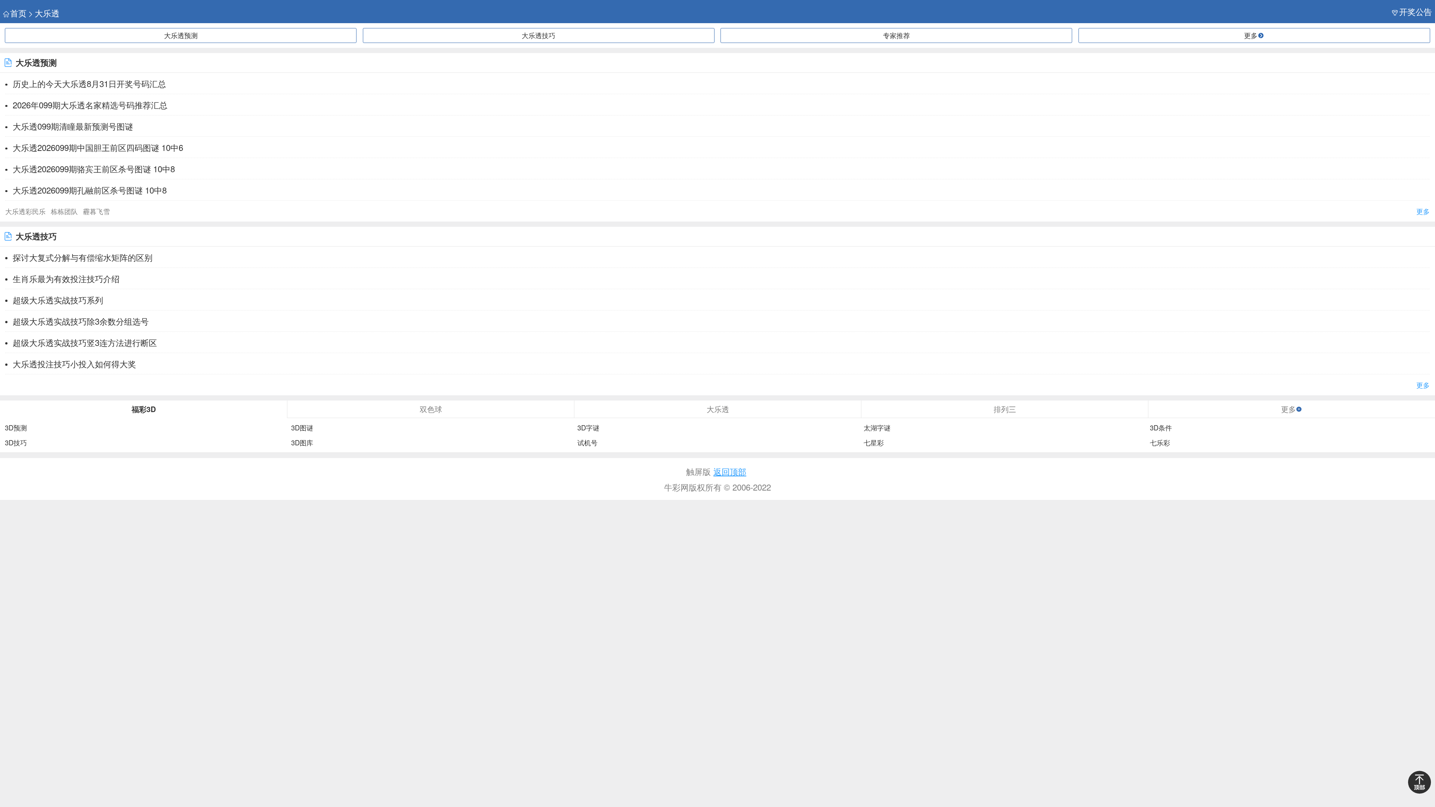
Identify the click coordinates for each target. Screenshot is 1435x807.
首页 (18, 13)
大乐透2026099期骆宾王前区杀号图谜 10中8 (94, 168)
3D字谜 (588, 427)
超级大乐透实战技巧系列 (58, 300)
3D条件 (1161, 427)
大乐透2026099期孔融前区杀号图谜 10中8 (90, 190)
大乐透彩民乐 (25, 211)
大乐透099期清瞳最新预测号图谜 (73, 126)
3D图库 (302, 442)
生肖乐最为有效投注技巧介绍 (66, 278)
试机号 (587, 442)
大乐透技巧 (538, 35)
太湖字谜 (877, 427)
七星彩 (874, 442)
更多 (1423, 211)
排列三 (1005, 409)
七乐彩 (1160, 442)
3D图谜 (302, 427)
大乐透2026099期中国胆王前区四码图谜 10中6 (98, 147)
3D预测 (16, 427)
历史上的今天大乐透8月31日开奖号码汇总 (89, 83)
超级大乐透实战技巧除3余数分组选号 (81, 321)
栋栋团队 (64, 211)
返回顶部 (729, 471)
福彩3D (144, 409)
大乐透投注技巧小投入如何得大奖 (74, 364)
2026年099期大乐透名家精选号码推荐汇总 (90, 105)
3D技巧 (16, 442)
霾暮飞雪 (96, 211)
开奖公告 (1415, 11)
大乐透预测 (181, 35)
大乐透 (47, 13)
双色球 (431, 409)
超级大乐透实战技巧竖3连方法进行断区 (85, 342)
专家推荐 (896, 35)
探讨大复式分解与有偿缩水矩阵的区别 (82, 257)
